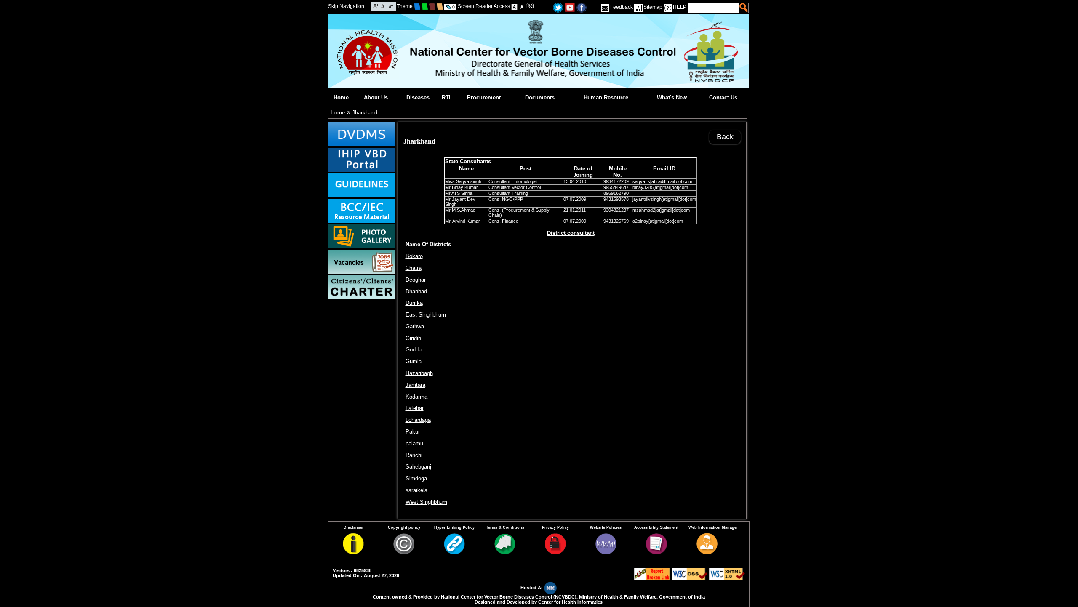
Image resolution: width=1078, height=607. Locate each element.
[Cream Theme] (440, 6)
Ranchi (414, 455)
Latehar (415, 408)
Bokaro (414, 256)
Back (725, 137)
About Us (376, 97)
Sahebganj (418, 466)
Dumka (414, 303)
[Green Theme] (425, 6)
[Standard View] (514, 6)
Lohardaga (418, 420)
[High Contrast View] (522, 6)
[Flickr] (581, 7)
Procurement (484, 97)
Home (341, 97)
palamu (414, 443)
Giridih (413, 338)
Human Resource (606, 97)
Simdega (416, 478)
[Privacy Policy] (555, 552)
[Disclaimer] (353, 552)
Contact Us (723, 97)
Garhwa (415, 326)
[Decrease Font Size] (390, 5)
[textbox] (714, 8)
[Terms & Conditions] (504, 552)
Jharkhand (364, 112)
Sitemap (652, 7)
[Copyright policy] (403, 552)
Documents (540, 97)
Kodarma (416, 397)
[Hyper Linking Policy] (454, 552)
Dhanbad (416, 291)
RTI (446, 97)
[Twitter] (558, 7)
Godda (414, 349)
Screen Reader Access (484, 6)
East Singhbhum (426, 314)
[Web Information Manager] (707, 552)
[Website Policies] (605, 552)
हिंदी (530, 6)
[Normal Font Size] (383, 5)
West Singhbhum (426, 502)
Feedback (621, 7)
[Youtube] (570, 7)
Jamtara (415, 385)
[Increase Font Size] (376, 5)
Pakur (413, 432)
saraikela (416, 490)
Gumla (414, 361)
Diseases (418, 97)
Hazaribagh (419, 373)
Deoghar (416, 280)
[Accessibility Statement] (656, 552)
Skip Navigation (346, 6)
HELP (679, 7)
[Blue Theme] (417, 6)
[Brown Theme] (432, 6)
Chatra (414, 268)
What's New (672, 97)
